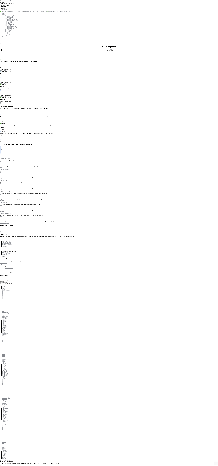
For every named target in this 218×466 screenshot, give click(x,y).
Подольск (4, 413)
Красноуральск (5, 374)
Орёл (3, 407)
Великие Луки (5, 312)
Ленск (3, 380)
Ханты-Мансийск (8, 0)
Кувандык (4, 376)
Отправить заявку (3, 282)
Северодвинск (5, 427)
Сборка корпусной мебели (10, 15)
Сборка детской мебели (9, 24)
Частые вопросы (8, 37)
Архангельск (4, 296)
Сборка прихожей (10, 17)
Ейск (3, 337)
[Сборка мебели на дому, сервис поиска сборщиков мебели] (11, 11)
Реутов (3, 419)
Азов (3, 287)
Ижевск (3, 352)
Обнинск (4, 402)
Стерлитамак (4, 434)
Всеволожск (4, 327)
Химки (3, 452)
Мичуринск (4, 386)
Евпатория (4, 336)
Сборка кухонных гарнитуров (12, 20)
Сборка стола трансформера (6, 185)
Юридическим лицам (6, 243)
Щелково (4, 454)
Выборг (3, 328)
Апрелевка (4, 292)
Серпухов (4, 428)
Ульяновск (4, 447)
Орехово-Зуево (5, 408)
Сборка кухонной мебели (9, 18)
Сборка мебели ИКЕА (9, 29)
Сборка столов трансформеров (13, 33)
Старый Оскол (5, 433)
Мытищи (4, 389)
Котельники (4, 370)
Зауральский (4, 347)
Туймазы (4, 442)
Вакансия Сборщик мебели (7, 244)
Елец (3, 339)
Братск (3, 309)
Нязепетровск (5, 401)
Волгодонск (4, 321)
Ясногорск (4, 458)
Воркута (4, 324)
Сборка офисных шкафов (12, 27)
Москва (3, 388)
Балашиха (4, 301)
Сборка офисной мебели (9, 21)
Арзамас (4, 293)
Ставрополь (4, 432)
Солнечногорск (5, 430)
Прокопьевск (4, 414)
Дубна (3, 335)
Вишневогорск (5, 316)
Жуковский (4, 345)
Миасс (3, 385)
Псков (3, 415)
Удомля (3, 446)
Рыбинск (4, 421)
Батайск (3, 303)
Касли (3, 358)
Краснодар (4, 372)
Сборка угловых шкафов (11, 26)
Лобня (3, 383)
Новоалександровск (6, 398)
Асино (3, 297)
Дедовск (4, 330)
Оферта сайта (4, 246)
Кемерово (4, 359)
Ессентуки (4, 342)
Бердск (3, 305)
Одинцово (4, 403)
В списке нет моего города (5, 460)
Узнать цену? (2, 8)
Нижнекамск (4, 396)
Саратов (3, 425)
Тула (3, 443)
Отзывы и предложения (4, 5)
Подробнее (2, 161)
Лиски (3, 382)
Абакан (3, 286)
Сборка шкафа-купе (10, 28)
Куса (3, 377)
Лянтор (3, 384)
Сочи (3, 431)
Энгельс (3, 455)
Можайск (4, 387)
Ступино (4, 435)
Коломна (4, 366)
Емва (3, 341)
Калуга (3, 356)
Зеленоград (4, 348)
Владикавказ (4, 318)
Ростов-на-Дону (5, 420)
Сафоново (4, 426)
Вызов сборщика (8, 41)
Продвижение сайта (9, 268)
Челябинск (4, 453)
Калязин (4, 357)
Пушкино (4, 416)
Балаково (4, 300)
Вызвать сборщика (3, 43)
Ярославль (4, 457)
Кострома (4, 369)
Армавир (4, 295)
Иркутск (4, 353)
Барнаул (3, 302)
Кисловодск (4, 363)
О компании (4, 36)
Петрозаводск (5, 412)
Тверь (3, 440)
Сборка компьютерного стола (12, 32)
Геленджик (4, 329)
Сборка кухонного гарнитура (6, 196)
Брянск (3, 310)
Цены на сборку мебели (7, 242)
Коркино (4, 367)
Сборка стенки (7, 23)
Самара (3, 423)
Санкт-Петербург (5, 424)
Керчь (3, 360)
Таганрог (4, 439)
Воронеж (4, 325)
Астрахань (4, 298)
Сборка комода (10, 16)
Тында (3, 444)
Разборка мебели (8, 34)
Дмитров (4, 332)
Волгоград (4, 320)
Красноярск (4, 375)
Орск (3, 409)
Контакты (4, 40)
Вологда (3, 322)
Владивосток (4, 317)
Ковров (3, 364)
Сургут (3, 436)
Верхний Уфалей (5, 314)
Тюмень (3, 445)
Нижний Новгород (6, 397)
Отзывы (3, 39)
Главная (3, 13)
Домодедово (4, 334)
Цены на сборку (5, 35)
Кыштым (4, 378)
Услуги (3, 14)
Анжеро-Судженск (6, 290)
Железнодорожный (6, 344)
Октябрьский (4, 404)
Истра (3, 354)
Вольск (3, 323)
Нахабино (4, 391)
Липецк (3, 381)
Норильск (4, 400)
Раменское (4, 418)
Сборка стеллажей (8, 22)
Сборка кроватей (8, 30)
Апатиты (4, 291)
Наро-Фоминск (5, 390)
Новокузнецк (4, 399)
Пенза (3, 410)
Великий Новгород (6, 313)
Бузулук (3, 311)
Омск (3, 405)
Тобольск (4, 441)
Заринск (3, 346)
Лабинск (4, 379)
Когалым (4, 365)
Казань (3, 355)
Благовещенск (5, 308)
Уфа (3, 449)
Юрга (3, 456)
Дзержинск (4, 331)
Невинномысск (5, 392)
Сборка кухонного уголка (12, 19)
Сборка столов (7, 31)
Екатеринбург (5, 338)
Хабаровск (4, 450)
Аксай (3, 288)
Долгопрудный (5, 333)
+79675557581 (4, 9)
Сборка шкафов (8, 25)
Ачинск (3, 299)
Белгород (4, 304)
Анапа (3, 289)
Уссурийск (4, 448)
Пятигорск (4, 417)
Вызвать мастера (3, 70)
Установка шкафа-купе (5, 158)
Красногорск (4, 371)
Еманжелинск (5, 340)
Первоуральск (5, 411)
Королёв (4, 368)
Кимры (3, 361)
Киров (3, 362)
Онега (3, 406)
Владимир (4, 319)
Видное (3, 315)
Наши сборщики (8, 38)
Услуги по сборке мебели (7, 241)
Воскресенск (4, 326)
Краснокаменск (5, 373)
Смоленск (4, 429)
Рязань (3, 422)
